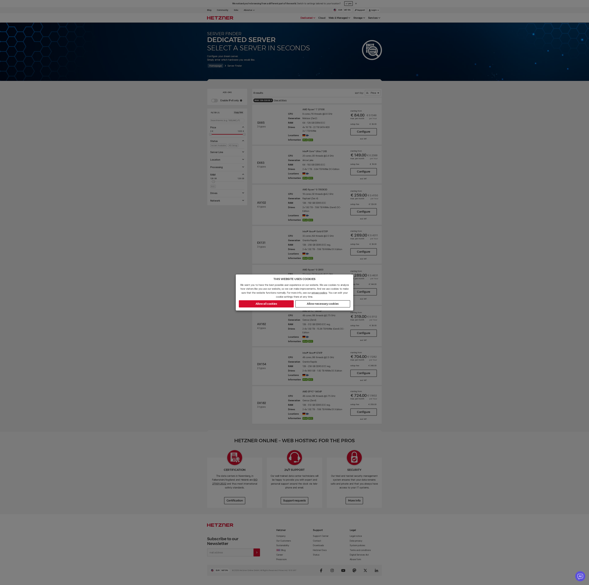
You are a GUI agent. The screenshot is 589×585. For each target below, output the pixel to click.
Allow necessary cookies (323, 303)
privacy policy (319, 292)
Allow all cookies (266, 303)
